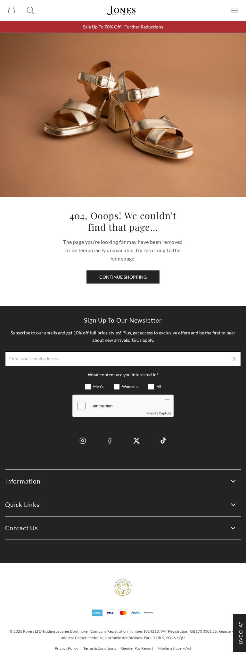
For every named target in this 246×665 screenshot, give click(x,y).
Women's (130, 386)
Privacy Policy (66, 648)
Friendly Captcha (159, 413)
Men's (98, 386)
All (159, 386)
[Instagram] (82, 440)
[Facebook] (109, 440)
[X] (136, 440)
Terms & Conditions (99, 648)
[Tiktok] (163, 440)
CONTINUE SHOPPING (123, 277)
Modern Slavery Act (174, 648)
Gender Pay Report (137, 648)
